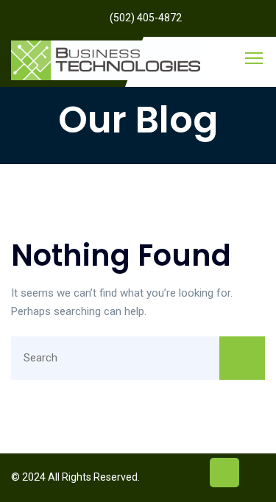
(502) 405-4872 (146, 18)
